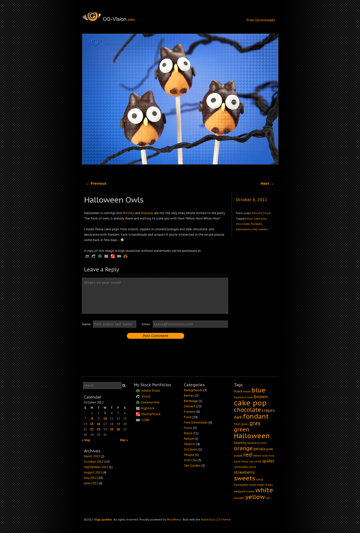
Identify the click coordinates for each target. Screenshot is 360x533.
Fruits (188, 428)
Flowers (189, 411)
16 (98, 424)
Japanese (253, 443)
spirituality (241, 467)
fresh (237, 424)
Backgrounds (193, 390)
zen (268, 498)
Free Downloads (260, 20)
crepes (268, 410)
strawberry (244, 472)
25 (111, 429)
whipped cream (244, 491)
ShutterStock (151, 414)
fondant (256, 224)
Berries (189, 395)
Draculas (147, 213)
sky (251, 461)
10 (105, 418)
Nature (189, 438)
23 (98, 429)
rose (271, 455)
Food (266, 213)
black (238, 391)
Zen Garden (192, 465)
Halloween (243, 229)
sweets (263, 229)
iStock (146, 396)
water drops (265, 484)
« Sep (86, 440)
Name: (86, 324)
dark (238, 417)
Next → (267, 183)
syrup (259, 479)
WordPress (174, 519)
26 (118, 429)
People (189, 455)
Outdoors (191, 449)
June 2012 (91, 483)
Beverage (191, 401)
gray (255, 423)
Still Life (190, 460)
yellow (255, 497)
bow (250, 397)
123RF (145, 420)
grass (245, 424)
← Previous (96, 183)
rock (265, 455)
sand (237, 461)
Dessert (257, 213)
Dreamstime (150, 402)
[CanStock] (125, 256)
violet (252, 484)
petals (259, 448)
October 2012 (94, 461)
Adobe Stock (150, 390)
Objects (189, 444)
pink (269, 449)
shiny (244, 461)
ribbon (257, 455)
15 (92, 424)
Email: (146, 324)
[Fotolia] (87, 256)
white (264, 490)
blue (250, 218)
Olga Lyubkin (103, 519)
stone (252, 467)
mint (263, 443)
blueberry (240, 397)
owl (254, 229)
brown (261, 397)
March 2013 (92, 456)
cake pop (260, 218)
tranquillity (241, 484)
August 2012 (93, 472)
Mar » (124, 440)
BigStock (148, 408)
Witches (128, 213)
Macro (188, 433)
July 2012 (90, 478)
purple (238, 455)
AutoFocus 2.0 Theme (216, 519)
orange (243, 448)
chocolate (243, 224)
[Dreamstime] (100, 256)
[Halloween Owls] (180, 99)
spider (268, 461)
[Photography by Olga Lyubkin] (117, 17)
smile (258, 461)
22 (92, 429)
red (247, 454)
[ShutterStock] (113, 256)
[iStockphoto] (94, 256)
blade (247, 391)
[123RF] (119, 256)
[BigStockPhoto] (106, 256)
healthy (240, 442)
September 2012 (96, 467)
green (241, 429)
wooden (239, 498)
